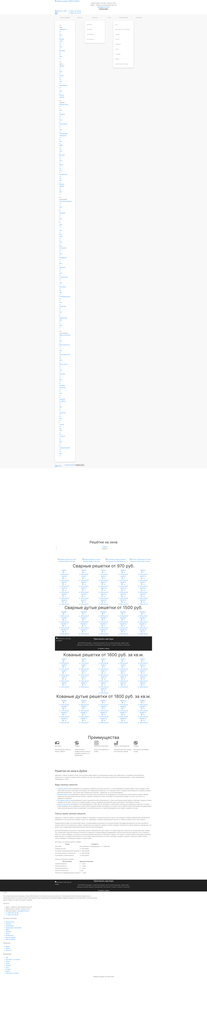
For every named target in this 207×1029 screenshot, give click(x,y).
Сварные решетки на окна (66, 561)
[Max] (61, 11)
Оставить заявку (103, 9)
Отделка (118, 44)
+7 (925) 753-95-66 (74, 11)
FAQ (116, 24)
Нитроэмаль (10, 926)
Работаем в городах (121, 64)
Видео (117, 59)
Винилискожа (10, 922)
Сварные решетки (63, 788)
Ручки (117, 39)
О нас (109, 17)
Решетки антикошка (63, 804)
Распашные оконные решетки (115, 561)
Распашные (90, 34)
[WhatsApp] (56, 13)
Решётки (95, 17)
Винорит (8, 931)
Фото (117, 49)
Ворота (80, 17)
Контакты (139, 17)
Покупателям (123, 17)
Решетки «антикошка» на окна (140, 561)
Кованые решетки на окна (91, 561)
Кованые (89, 29)
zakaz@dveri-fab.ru (104, 7)
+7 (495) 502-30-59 (74, 13)
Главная (4, 488)
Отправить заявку (103, 648)
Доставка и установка (122, 29)
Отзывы (117, 54)
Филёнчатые (10, 935)
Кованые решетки (63, 794)
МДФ (7, 929)
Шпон (7, 933)
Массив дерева (10, 937)
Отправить (84, 991)
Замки (117, 34)
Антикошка (90, 39)
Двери (8, 946)
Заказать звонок (80, 465)
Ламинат (8, 924)
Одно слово (18, 473)
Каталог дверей (65, 17)
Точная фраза (8, 473)
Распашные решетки (64, 800)
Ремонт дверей (10, 939)
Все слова (28, 473)
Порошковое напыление (13, 928)
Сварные (89, 24)
